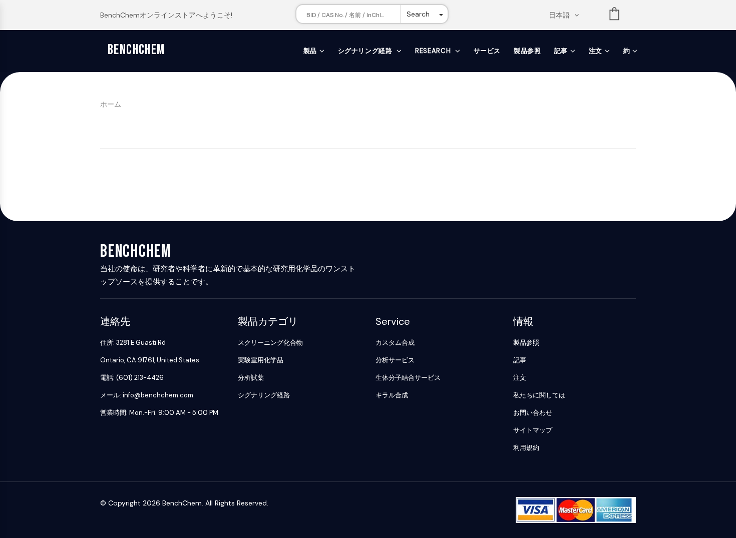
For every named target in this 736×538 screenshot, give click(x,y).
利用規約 (526, 447)
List (614, 16)
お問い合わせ (532, 412)
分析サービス (395, 360)
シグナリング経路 (366, 51)
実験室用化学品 (260, 360)
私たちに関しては (539, 395)
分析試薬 (251, 377)
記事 (561, 51)
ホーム (110, 104)
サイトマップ (532, 430)
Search (418, 14)
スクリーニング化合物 (270, 342)
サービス (487, 51)
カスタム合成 (395, 342)
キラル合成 (392, 395)
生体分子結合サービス (408, 377)
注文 (595, 51)
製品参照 (527, 51)
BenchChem (136, 50)
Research (434, 51)
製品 (310, 51)
